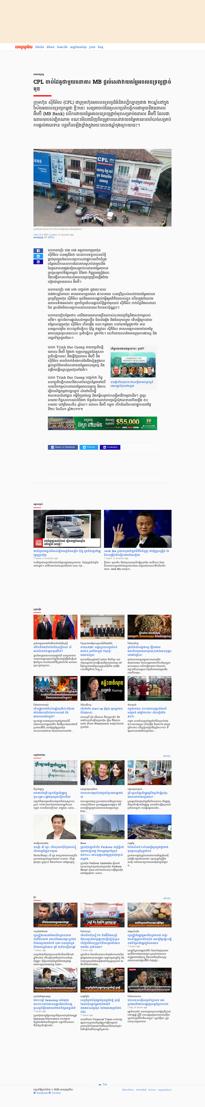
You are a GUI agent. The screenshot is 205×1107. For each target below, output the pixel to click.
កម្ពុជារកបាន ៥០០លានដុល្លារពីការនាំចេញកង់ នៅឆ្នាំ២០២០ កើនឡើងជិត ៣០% (147, 712)
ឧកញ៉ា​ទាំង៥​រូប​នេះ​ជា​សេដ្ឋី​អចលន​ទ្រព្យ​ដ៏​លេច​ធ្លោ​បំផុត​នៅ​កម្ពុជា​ (132, 384)
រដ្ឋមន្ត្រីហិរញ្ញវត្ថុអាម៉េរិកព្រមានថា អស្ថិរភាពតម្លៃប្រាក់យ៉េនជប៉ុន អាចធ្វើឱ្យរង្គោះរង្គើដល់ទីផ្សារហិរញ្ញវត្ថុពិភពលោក (150, 939)
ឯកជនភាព (152, 1090)
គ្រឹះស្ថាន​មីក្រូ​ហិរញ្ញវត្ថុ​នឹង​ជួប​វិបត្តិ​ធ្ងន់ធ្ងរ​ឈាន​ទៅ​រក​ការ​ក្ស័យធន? (147, 795)
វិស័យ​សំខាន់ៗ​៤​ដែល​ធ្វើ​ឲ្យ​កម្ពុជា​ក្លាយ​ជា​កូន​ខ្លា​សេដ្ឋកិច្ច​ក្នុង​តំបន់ (148, 849)
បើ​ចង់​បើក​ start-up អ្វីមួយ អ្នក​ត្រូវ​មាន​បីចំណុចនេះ (101, 710)
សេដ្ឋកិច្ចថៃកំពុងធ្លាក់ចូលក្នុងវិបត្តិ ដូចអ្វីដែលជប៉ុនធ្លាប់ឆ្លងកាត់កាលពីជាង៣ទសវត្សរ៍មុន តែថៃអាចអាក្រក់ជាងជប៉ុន (100, 1006)
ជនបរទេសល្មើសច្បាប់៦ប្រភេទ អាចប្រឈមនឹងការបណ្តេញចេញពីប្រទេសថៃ (148, 1002)
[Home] (24, 47)
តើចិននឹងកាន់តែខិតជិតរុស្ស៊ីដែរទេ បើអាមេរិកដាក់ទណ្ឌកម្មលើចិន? (52, 649)
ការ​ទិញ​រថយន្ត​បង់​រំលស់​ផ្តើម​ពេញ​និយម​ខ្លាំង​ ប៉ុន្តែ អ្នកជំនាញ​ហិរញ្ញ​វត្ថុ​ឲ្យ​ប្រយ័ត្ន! (67, 553)
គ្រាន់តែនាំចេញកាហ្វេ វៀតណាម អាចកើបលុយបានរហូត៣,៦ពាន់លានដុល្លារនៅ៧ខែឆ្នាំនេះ (150, 651)
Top (104, 1084)
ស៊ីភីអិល (51, 237)
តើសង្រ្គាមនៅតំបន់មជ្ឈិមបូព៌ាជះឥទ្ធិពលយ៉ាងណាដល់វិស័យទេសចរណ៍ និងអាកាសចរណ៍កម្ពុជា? (53, 712)
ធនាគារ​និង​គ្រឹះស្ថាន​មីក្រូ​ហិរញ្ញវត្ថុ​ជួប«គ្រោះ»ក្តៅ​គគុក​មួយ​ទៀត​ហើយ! (51, 795)
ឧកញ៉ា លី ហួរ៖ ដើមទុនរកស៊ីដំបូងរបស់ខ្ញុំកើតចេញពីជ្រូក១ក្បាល (54, 849)
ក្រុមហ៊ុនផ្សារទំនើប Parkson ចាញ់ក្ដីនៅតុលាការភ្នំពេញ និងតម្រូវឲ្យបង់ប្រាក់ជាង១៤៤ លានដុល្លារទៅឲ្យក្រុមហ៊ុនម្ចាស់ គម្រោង (102, 853)
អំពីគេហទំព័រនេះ (128, 1090)
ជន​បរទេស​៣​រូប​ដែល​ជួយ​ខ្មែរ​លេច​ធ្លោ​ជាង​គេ (101, 795)
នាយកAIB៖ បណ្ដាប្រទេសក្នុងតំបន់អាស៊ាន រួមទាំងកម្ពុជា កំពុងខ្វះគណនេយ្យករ (98, 651)
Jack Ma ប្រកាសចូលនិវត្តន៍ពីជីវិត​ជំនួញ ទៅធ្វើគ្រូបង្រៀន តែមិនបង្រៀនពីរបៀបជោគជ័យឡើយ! (136, 553)
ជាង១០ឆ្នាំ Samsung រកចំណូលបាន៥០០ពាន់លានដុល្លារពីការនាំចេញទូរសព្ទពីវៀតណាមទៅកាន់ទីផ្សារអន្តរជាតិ (54, 1004)
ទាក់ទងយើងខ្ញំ (141, 1090)
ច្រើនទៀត (166, 756)
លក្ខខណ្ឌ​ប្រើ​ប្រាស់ (165, 1090)
